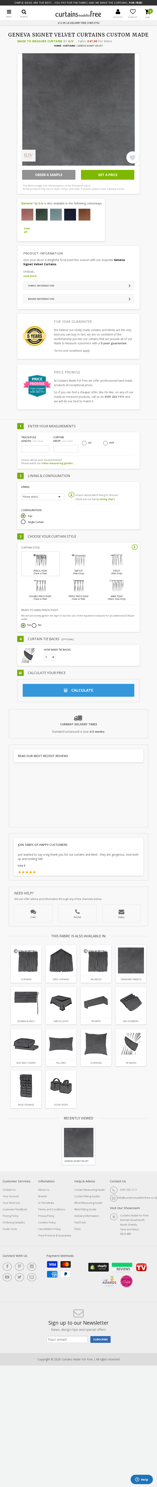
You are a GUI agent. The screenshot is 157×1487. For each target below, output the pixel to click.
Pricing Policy (10, 1216)
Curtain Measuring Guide (89, 1190)
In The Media (46, 1203)
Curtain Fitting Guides (87, 1196)
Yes (29, 625)
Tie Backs (131, 1062)
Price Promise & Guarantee (54, 1235)
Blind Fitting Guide (85, 1209)
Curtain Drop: (63, 439)
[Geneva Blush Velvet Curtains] (27, 215)
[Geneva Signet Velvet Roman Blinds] (26, 1002)
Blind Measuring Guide (88, 1203)
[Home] (78, 16)
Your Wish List (11, 1203)
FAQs (77, 1229)
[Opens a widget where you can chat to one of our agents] (141, 1480)
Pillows (61, 1062)
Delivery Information (86, 1216)
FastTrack (80, 1222)
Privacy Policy (46, 1216)
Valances (96, 979)
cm (89, 442)
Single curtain (36, 522)
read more (30, 276)
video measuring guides (57, 463)
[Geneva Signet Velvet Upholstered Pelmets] (96, 1002)
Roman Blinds (26, 1021)
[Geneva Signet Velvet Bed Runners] (131, 1002)
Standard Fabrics (131, 979)
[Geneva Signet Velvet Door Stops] (61, 1086)
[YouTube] (7, 1277)
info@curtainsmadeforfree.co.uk (137, 1197)
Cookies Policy (47, 1222)
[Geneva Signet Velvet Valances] (96, 960)
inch (111, 442)
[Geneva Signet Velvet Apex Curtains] (61, 960)
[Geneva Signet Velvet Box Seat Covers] (26, 1044)
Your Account (11, 1196)
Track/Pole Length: (32, 439)
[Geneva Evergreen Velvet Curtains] (42, 215)
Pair (30, 516)
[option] (78, 1145)
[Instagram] (31, 1267)
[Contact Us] (31, 1277)
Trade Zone (10, 1229)
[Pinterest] (19, 1267)
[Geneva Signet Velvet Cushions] (96, 1044)
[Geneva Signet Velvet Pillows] (61, 1044)
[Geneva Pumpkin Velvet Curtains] (84, 215)
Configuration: (31, 510)
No (39, 625)
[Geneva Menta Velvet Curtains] (56, 215)
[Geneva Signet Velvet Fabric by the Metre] (131, 960)
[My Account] (118, 11)
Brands (42, 1196)
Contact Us (9, 1190)
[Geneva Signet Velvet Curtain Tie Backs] (131, 1044)
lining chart (107, 499)
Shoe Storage (26, 1104)
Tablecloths (61, 1021)
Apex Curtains (61, 979)
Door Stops (61, 1104)
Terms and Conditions (51, 1209)
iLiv (71, 41)
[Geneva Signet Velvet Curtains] (26, 960)
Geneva (27, 203)
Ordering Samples (14, 1222)
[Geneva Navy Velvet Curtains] (70, 215)
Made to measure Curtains (40, 41)
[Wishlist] (133, 11)
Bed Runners (130, 1021)
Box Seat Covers (26, 1062)
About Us (43, 1190)
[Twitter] (19, 1277)
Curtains (69, 45)
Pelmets (96, 1021)
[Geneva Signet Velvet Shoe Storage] (26, 1086)
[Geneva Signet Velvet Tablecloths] (61, 1002)
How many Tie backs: (57, 649)
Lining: (25, 487)
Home (57, 45)
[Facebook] (7, 1267)
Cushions (96, 1062)
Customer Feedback (15, 1209)
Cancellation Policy (49, 1229)
